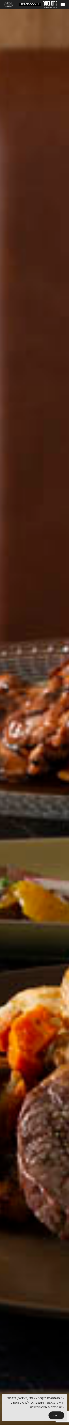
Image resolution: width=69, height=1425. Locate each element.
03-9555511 (30, 4)
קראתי (56, 1415)
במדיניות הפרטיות (47, 1407)
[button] (62, 4)
